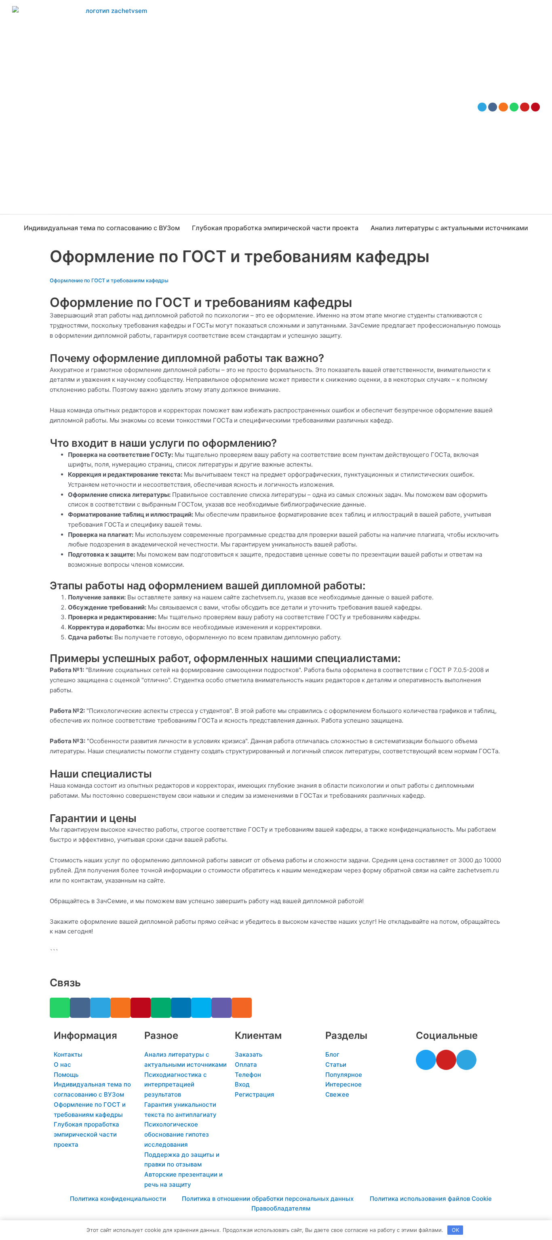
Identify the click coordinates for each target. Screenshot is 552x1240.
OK (455, 1230)
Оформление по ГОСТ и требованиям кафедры (109, 280)
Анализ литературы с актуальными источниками (449, 228)
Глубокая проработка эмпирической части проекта (275, 228)
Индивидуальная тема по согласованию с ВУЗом (102, 228)
